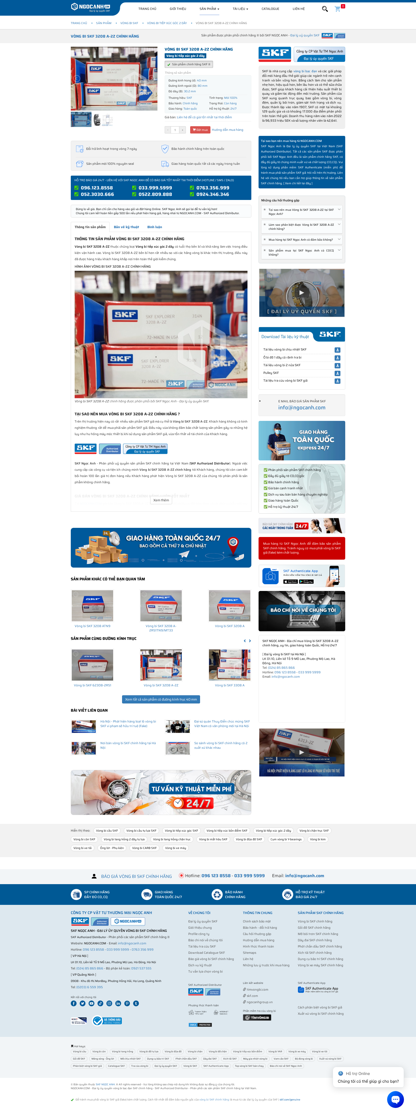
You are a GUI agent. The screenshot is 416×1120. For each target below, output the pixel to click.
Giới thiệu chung (200, 927)
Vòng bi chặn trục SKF (314, 830)
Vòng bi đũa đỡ (173, 1051)
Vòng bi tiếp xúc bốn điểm (247, 1051)
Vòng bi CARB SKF (144, 848)
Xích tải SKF (230, 1058)
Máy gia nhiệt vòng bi (255, 1058)
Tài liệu (239, 8)
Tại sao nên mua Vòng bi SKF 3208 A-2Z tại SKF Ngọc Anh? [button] (299, 212)
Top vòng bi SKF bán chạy (249, 1066)
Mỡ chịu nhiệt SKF (130, 1058)
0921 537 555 (141, 968)
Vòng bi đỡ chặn (218, 1051)
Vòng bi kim (318, 839)
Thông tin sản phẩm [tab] (90, 227)
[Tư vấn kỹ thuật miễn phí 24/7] (161, 792)
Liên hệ (299, 8)
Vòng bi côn (99, 1051)
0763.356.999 (212, 187)
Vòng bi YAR (275, 1051)
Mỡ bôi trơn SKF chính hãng (318, 933)
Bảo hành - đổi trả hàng (260, 927)
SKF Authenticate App (216, 1066)
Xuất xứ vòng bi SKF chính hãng (321, 1013)
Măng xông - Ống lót (102, 1058)
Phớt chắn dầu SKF (186, 1058)
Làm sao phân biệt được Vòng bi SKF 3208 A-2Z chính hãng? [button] (299, 227)
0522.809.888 (155, 194)
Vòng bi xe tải (82, 848)
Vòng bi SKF (129, 23)
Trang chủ (147, 8)
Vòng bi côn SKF (84, 839)
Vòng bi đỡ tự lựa (148, 1051)
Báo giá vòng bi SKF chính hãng (211, 958)
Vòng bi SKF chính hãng (315, 921)
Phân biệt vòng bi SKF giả (87, 1066)
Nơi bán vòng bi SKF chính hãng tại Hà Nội (128, 745)
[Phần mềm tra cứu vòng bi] (257, 1017)
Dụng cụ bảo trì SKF (158, 1058)
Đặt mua (202, 129)
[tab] (301, 212)
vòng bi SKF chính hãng (214, 1100)
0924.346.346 (212, 194)
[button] (325, 9)
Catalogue (270, 8)
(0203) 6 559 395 (89, 987)
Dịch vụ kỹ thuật (200, 965)
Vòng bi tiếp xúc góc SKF (181, 830)
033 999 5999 (309, 672)
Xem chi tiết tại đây (298, 183)
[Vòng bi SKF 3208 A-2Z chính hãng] (161, 665)
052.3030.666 (97, 194)
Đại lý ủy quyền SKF (202, 921)
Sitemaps (249, 952)
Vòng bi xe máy (175, 848)
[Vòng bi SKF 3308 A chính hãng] (229, 665)
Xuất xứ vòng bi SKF (330, 1058)
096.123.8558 (97, 187)
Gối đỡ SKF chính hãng (314, 927)
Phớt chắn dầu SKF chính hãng (320, 946)
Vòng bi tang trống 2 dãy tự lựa (124, 839)
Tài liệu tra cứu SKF (202, 946)
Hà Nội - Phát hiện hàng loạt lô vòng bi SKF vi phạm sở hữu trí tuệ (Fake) (128, 724)
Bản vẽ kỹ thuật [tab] (126, 227)
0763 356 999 (143, 949)
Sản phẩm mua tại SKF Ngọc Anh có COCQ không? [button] (299, 252)
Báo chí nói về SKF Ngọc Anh (286, 1066)
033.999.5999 (155, 187)
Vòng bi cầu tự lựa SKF (141, 830)
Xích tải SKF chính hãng (315, 952)
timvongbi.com (257, 989)
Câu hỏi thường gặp (257, 933)
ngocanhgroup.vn (259, 1002)
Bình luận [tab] (154, 227)
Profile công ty (198, 933)
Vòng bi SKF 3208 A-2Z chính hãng (105, 36)
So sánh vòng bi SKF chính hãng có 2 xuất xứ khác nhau (220, 745)
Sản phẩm (208, 8)
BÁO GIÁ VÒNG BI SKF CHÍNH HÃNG (136, 876)
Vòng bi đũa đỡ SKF (249, 839)
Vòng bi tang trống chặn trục (172, 839)
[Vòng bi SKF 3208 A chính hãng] (229, 605)
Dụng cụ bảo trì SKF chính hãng (320, 958)
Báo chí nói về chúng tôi (205, 940)
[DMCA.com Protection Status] (200, 1024)
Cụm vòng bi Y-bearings (286, 839)
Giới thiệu (178, 8)
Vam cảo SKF (281, 1058)
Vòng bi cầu (79, 1051)
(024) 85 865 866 (281, 667)
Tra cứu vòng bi (139, 1066)
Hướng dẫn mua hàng (227, 129)
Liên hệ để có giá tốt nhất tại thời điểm (204, 117)
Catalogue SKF (116, 1066)
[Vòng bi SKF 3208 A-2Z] (161, 334)
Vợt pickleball (270, 983)
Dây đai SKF (210, 1058)
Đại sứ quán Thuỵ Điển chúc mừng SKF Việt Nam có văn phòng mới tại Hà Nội (222, 724)
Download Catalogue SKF (206, 952)
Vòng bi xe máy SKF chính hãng (320, 965)
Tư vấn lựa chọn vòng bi (205, 971)
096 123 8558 (285, 672)
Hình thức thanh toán (258, 946)
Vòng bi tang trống (122, 1051)
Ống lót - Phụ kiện (112, 848)
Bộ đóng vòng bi (304, 1058)
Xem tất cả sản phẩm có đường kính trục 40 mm (161, 699)
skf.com (252, 995)
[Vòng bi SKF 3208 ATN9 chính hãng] (92, 605)
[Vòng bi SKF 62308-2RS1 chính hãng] (92, 665)
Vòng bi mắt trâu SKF (213, 839)
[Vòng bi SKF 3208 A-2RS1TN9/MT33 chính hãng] (161, 605)
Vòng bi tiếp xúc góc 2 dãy (167, 23)
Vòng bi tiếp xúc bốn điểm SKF (227, 830)
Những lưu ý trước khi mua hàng (266, 965)
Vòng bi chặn (195, 1051)
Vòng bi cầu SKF (107, 830)
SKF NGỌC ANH (105, 1084)
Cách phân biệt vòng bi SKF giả (320, 1007)
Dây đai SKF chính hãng (315, 940)
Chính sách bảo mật (257, 921)
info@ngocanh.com (301, 407)
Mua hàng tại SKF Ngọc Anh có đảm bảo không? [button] (299, 240)
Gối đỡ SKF (79, 1058)
